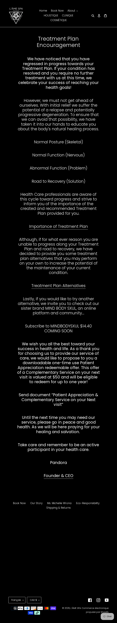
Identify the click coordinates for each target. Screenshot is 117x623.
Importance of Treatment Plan (58, 226)
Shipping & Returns (58, 508)
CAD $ (33, 600)
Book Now (19, 503)
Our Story (36, 503)
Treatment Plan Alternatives (58, 285)
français (16, 600)
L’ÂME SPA (76, 608)
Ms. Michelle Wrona (59, 503)
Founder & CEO (58, 475)
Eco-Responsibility (87, 503)
